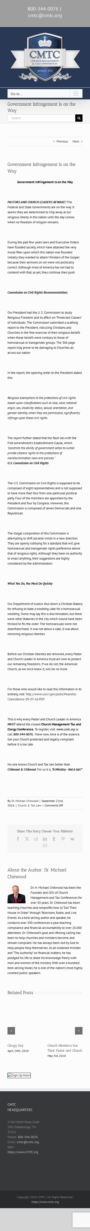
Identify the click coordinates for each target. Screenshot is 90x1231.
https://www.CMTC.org (23, 1157)
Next (75, 141)
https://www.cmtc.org (45, 1207)
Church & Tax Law (29, 805)
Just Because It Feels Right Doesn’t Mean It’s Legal (24, 1050)
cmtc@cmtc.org (45, 15)
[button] (11, 1033)
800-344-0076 (28, 1142)
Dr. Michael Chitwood (25, 801)
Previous (62, 141)
